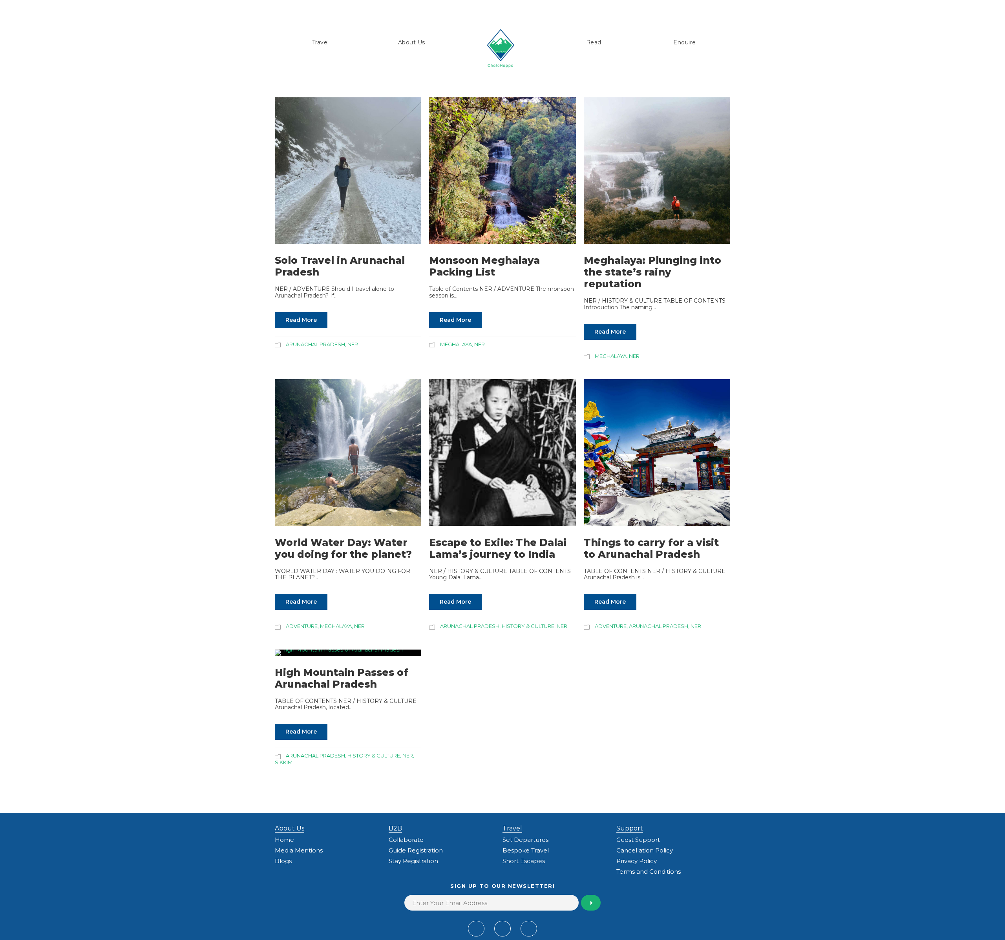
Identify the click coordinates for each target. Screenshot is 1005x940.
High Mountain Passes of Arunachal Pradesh (341, 678)
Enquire (684, 42)
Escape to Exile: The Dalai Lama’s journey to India (497, 548)
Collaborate (406, 839)
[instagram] (529, 928)
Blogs (283, 861)
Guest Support (638, 839)
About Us (411, 42)
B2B (395, 828)
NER (352, 344)
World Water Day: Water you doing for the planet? (343, 548)
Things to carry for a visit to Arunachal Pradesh (651, 548)
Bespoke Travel (525, 850)
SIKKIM (283, 762)
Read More (301, 319)
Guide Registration (416, 850)
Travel (320, 42)
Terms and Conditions (648, 871)
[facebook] (476, 928)
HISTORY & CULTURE (528, 626)
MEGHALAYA (456, 344)
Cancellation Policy (644, 850)
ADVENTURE (302, 626)
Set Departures (525, 839)
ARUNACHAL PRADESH (315, 344)
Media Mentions (299, 850)
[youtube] (502, 928)
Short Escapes (523, 861)
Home (284, 839)
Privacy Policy (636, 861)
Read (593, 42)
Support (629, 828)
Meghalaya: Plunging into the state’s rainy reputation (652, 272)
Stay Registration (413, 861)
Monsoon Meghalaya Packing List (484, 266)
